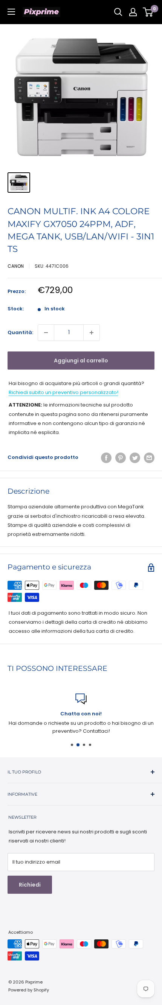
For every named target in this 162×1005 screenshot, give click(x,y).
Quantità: (20, 332)
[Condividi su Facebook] (106, 458)
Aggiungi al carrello (81, 360)
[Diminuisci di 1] (46, 333)
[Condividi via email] (149, 458)
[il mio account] (133, 12)
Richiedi (30, 884)
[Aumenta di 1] (91, 333)
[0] (148, 12)
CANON (16, 266)
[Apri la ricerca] (118, 12)
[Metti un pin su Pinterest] (120, 458)
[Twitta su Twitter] (135, 458)
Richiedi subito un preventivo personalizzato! (63, 392)
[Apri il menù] (11, 12)
